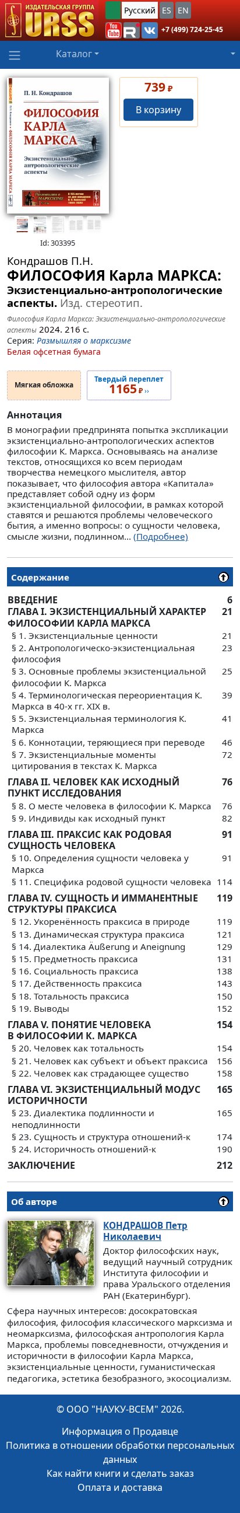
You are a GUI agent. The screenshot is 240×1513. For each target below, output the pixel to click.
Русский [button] (140, 10)
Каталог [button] (74, 53)
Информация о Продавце (120, 1431)
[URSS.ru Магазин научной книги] (49, 20)
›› (129, 386)
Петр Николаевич (145, 1231)
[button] (113, 30)
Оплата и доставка (120, 1487)
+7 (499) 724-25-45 (192, 29)
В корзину (158, 109)
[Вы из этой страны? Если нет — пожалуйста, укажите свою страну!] (113, 10)
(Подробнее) (160, 536)
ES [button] (166, 10)
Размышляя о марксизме (84, 340)
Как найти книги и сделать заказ (120, 1473)
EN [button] (183, 10)
